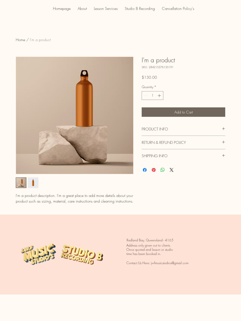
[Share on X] (171, 170)
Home (20, 39)
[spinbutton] (152, 95)
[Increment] (160, 95)
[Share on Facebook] (145, 170)
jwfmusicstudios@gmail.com (170, 263)
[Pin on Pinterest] (154, 170)
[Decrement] (145, 95)
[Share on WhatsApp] (162, 170)
